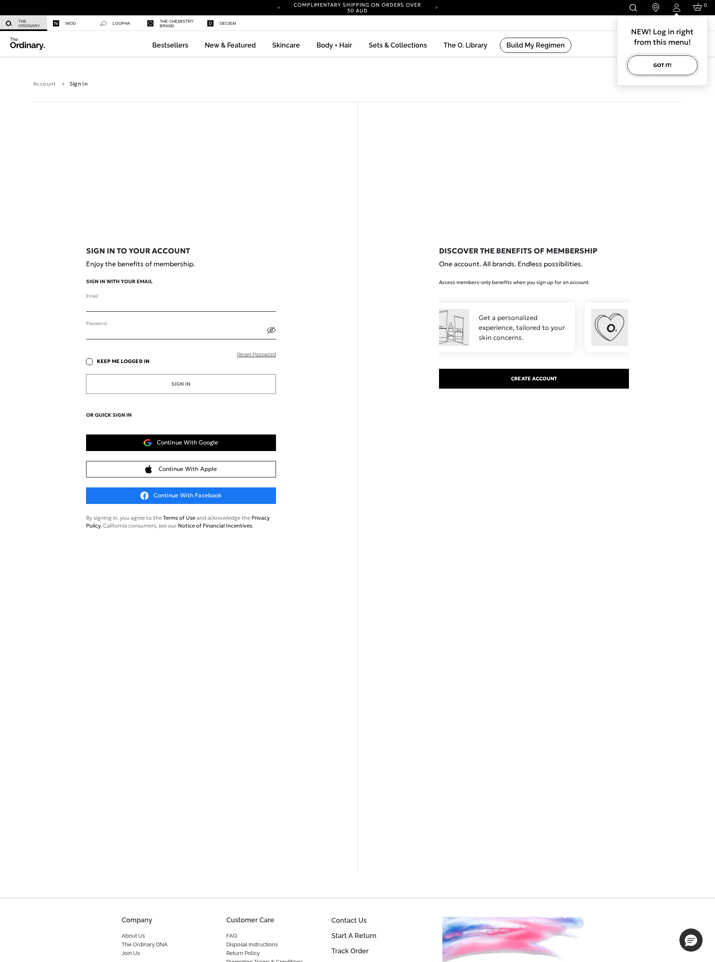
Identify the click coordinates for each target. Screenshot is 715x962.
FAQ (231, 936)
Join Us (131, 953)
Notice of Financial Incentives (215, 525)
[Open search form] (633, 7)
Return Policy (243, 953)
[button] (230, 45)
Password (96, 323)
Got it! (662, 65)
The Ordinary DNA (145, 944)
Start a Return (354, 936)
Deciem (228, 23)
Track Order (350, 951)
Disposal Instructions (252, 944)
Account (44, 83)
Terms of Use (179, 517)
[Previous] (279, 7)
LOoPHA (121, 23)
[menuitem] (23, 23)
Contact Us (349, 920)
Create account (534, 378)
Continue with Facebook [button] (188, 495)
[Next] (436, 7)
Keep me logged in (123, 361)
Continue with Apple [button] (187, 469)
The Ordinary (29, 23)
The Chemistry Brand (177, 23)
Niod (70, 23)
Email (92, 296)
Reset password (256, 354)
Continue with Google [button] (187, 442)
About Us (133, 936)
